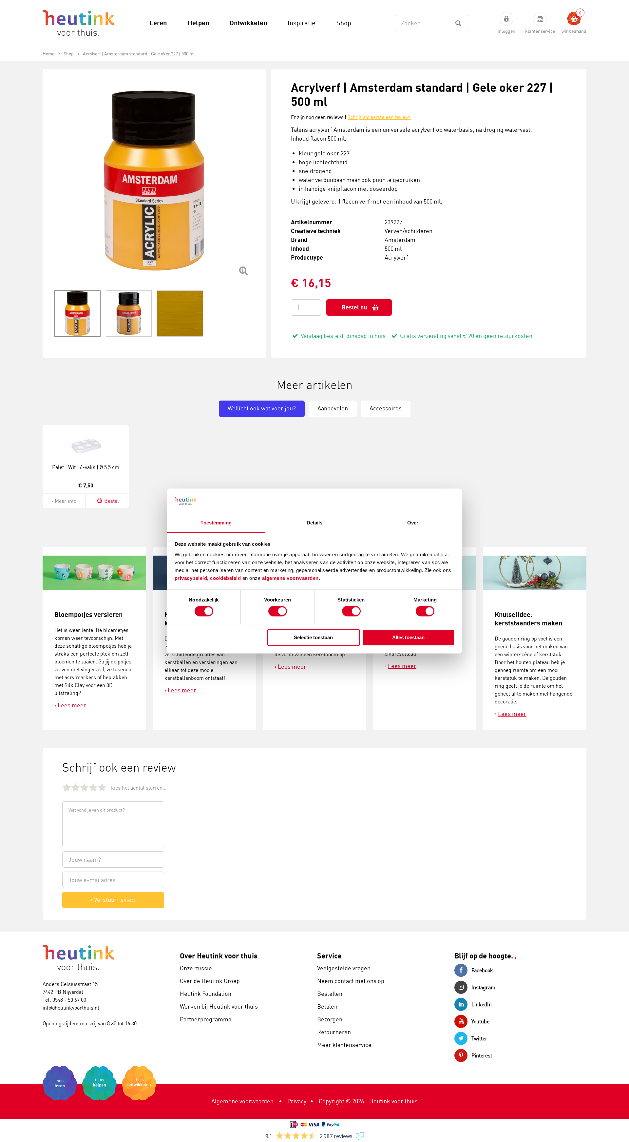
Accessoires (386, 408)
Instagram (483, 987)
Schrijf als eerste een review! (379, 117)
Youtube (480, 1021)
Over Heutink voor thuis (218, 955)
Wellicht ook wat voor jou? (262, 408)
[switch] (277, 611)
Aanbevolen (332, 408)
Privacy (296, 1101)
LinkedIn (481, 1004)
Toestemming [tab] (216, 522)
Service (329, 955)
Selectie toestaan (313, 637)
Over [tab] (412, 522)
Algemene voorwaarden (242, 1101)
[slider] (84, 787)
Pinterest (481, 1055)
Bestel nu (354, 307)
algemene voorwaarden (290, 578)
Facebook (482, 970)
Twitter (479, 1038)
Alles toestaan (408, 637)
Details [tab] (315, 522)
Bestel (111, 501)
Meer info (65, 501)
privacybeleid (191, 578)
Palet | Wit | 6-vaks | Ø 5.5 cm (85, 467)
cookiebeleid (226, 578)
